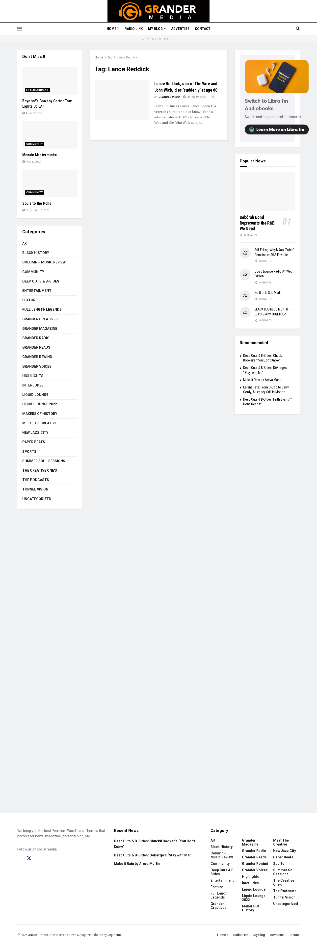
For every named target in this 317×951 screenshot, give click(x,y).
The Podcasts (35, 480)
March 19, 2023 (196, 97)
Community (34, 144)
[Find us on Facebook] (19, 858)
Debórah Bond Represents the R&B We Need (257, 223)
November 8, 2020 (37, 210)
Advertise (180, 28)
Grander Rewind (37, 357)
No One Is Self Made (268, 293)
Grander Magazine (39, 329)
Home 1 (113, 28)
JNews (33, 935)
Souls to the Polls (36, 203)
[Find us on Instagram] (38, 858)
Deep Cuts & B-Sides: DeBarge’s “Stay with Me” (152, 855)
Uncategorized (36, 499)
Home (99, 57)
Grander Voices (37, 366)
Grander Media (169, 97)
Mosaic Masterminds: (39, 155)
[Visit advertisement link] (158, 664)
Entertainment (37, 90)
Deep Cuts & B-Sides (40, 281)
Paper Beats (33, 442)
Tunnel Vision (35, 489)
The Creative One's (39, 470)
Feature (29, 300)
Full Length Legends (42, 309)
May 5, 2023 (33, 161)
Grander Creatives (40, 319)
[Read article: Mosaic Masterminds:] (50, 135)
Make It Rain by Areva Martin (262, 380)
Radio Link (134, 28)
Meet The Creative (39, 423)
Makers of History (39, 414)
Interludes (33, 385)
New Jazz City (35, 433)
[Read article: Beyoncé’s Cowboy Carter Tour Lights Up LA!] (50, 81)
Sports (29, 452)
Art (25, 243)
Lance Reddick (127, 57)
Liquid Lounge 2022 (39, 404)
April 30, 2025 (34, 113)
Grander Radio (36, 338)
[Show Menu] (19, 28)
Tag (109, 57)
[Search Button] (298, 29)
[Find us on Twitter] (29, 858)
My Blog (155, 28)
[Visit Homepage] (158, 11)
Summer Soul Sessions (43, 461)
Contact (203, 28)
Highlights (32, 376)
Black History (35, 253)
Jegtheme (114, 935)
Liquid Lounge (35, 395)
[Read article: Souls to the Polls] (50, 183)
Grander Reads (36, 347)
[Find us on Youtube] (48, 858)
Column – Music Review (44, 262)
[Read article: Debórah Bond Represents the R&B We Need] (267, 191)
